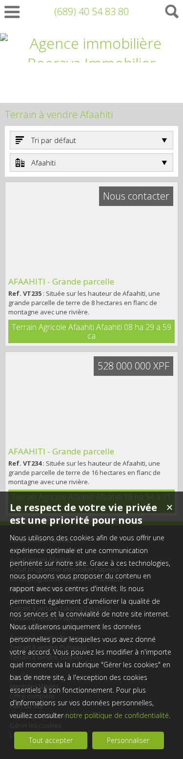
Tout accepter (51, 740)
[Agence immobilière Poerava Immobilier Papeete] (91, 83)
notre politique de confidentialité (117, 715)
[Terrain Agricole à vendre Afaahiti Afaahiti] (91, 229)
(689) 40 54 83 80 (91, 11)
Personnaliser (128, 740)
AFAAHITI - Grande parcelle (61, 281)
